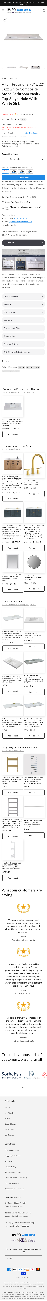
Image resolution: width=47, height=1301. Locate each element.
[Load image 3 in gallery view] (35, 67)
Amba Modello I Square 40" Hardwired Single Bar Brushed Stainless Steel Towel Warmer (33, 823)
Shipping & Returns (13, 1156)
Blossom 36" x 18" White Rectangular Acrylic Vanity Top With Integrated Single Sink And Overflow (11, 679)
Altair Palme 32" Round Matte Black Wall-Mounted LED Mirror (33, 577)
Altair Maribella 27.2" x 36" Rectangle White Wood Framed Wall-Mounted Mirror (11, 577)
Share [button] (7, 361)
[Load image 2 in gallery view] (23, 67)
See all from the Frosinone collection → (19, 392)
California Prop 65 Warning (16, 1178)
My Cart (8, 1107)
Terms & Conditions (13, 1172)
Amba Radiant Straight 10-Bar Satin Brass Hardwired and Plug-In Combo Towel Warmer (12, 780)
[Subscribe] (39, 1258)
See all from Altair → (11, 449)
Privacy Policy (10, 1167)
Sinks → (5, 371)
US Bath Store (26, 1278)
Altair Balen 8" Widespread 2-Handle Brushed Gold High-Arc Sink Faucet (33, 483)
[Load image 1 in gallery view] (11, 67)
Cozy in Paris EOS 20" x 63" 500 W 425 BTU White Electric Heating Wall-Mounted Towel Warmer (12, 866)
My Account (10, 1129)
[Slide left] (2, 68)
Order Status (10, 1124)
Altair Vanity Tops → (33, 367)
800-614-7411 (20, 218)
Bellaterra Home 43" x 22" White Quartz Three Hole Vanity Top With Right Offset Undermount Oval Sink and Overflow (12, 635)
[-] (6, 171)
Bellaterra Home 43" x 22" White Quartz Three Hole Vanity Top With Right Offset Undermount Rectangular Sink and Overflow (12, 722)
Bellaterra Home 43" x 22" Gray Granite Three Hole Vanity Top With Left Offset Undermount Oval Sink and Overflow (33, 679)
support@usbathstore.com (20, 222)
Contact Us (9, 1135)
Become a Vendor (12, 1183)
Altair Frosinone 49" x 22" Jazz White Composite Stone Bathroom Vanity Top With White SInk (12, 422)
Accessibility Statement (15, 1189)
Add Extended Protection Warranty (17, 167)
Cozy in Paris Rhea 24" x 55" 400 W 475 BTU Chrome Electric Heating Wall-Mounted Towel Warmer (34, 780)
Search (7, 1118)
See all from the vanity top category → (19, 604)
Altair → (21, 367)
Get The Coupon (32, 133)
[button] (3, 10)
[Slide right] (44, 68)
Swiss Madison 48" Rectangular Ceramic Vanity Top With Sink (33, 635)
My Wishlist (9, 1113)
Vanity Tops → (14, 371)
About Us (9, 1161)
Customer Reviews (12, 1150)
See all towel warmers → (13, 750)
